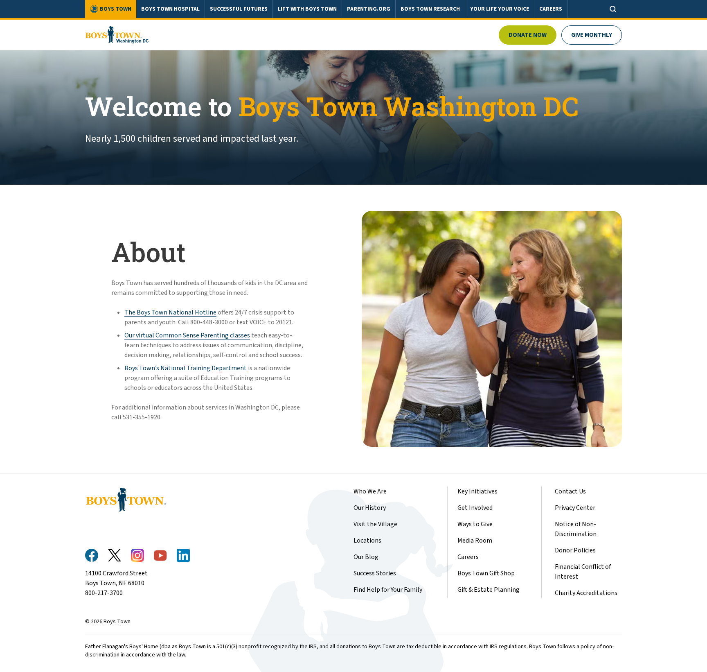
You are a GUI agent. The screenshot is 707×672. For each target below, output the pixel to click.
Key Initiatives (477, 491)
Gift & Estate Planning (488, 589)
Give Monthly (591, 35)
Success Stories (375, 573)
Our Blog (366, 556)
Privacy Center (575, 507)
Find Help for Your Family (388, 589)
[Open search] (613, 9)
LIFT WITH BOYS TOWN (307, 9)
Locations (367, 540)
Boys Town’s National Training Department (185, 368)
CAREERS (550, 9)
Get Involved (475, 507)
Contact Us (570, 491)
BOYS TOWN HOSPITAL (170, 9)
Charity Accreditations (586, 592)
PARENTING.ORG (368, 9)
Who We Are (370, 491)
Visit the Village (375, 524)
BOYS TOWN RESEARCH (430, 9)
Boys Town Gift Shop (486, 573)
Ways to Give (475, 524)
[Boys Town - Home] (117, 34)
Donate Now (528, 35)
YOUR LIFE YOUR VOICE (499, 9)
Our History (370, 507)
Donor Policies (575, 550)
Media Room (474, 540)
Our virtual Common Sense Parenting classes (187, 335)
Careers (468, 556)
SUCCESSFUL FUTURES (239, 9)
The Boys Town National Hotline (170, 312)
